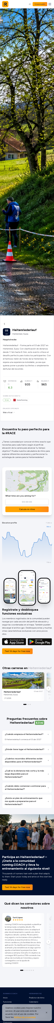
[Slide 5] (31, 970)
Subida (28, 381)
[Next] (48, 688)
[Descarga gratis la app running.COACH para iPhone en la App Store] (14, 641)
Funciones (7, 1002)
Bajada (44, 381)
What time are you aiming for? (20, 496)
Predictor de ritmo (36, 998)
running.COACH (10, 993)
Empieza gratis (40, 4)
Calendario (33, 1002)
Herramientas (35, 993)
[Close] (46, 1012)
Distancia (12, 381)
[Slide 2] (28, 704)
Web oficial (7, 412)
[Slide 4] (29, 970)
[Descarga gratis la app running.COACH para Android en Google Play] (40, 641)
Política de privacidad (25, 1017)
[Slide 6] (33, 970)
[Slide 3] (30, 704)
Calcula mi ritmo (27, 509)
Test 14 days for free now (17, 651)
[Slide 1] (24, 704)
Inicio (5, 998)
